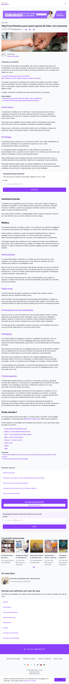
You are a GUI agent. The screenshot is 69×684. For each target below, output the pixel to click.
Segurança (7, 288)
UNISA (6, 446)
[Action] (34, 14)
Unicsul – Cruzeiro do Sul (13, 440)
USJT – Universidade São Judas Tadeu (17, 434)
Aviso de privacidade (13, 658)
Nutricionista (8, 254)
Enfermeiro (7, 107)
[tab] (34, 567)
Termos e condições (44, 658)
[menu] (65, 3)
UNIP (6, 448)
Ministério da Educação (32, 419)
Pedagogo (6, 334)
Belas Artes (8, 443)
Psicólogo (6, 137)
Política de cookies (29, 658)
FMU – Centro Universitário (13, 437)
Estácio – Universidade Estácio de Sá (17, 431)
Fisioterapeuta (9, 376)
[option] (34, 472)
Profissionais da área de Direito (17, 310)
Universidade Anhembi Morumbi (15, 429)
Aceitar (60, 680)
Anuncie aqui (58, 658)
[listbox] (34, 483)
